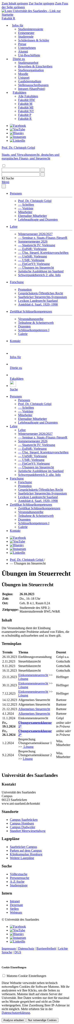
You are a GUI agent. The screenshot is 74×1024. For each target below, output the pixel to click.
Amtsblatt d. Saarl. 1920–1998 (38, 304)
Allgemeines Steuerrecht (34, 709)
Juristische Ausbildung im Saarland (41, 271)
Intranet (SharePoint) (31, 89)
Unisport (23, 77)
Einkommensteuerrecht (33, 675)
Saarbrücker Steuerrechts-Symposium (42, 297)
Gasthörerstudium (29, 81)
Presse (22, 44)
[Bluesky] (17, 133)
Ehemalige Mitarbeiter (32, 216)
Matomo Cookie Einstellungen (26, 976)
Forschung (17, 282)
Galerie (23, 334)
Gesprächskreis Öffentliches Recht (40, 293)
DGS (17, 952)
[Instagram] (18, 137)
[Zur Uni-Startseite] (37, 14)
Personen (16, 193)
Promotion (25, 289)
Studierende (26, 36)
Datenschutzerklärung (16, 1012)
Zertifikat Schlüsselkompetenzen (31, 311)
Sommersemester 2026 (32, 241)
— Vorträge (25, 208)
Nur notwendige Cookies (42, 1020)
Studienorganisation (31, 70)
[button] (8, 178)
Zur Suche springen (41, 3)
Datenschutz (26, 948)
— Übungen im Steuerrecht (36, 267)
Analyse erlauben (13, 1020)
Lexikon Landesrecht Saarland (38, 300)
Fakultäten (19, 92)
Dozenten (24, 326)
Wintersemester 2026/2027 (35, 234)
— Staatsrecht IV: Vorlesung (36, 245)
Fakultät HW (26, 100)
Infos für (17, 25)
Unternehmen (27, 48)
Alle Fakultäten (28, 96)
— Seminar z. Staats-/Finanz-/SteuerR (42, 237)
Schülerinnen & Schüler (33, 40)
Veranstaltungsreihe (30, 319)
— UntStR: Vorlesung (32, 256)
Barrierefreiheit (46, 948)
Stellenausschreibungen (33, 85)
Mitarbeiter (25, 212)
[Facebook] (18, 125)
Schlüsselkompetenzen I (33, 330)
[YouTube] (17, 129)
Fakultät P (24, 115)
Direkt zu (19, 59)
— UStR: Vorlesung (31, 260)
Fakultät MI (25, 107)
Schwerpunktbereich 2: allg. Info (39, 275)
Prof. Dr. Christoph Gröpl (34, 201)
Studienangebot (28, 62)
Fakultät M (25, 103)
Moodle (23, 74)
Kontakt (15, 341)
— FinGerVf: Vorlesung (34, 264)
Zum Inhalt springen (15, 3)
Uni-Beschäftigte (29, 55)
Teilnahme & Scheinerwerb (36, 322)
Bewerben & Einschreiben (35, 66)
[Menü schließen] (4, 186)
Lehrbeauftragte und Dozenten (38, 219)
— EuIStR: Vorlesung (32, 249)
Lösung (23, 679)
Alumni (23, 51)
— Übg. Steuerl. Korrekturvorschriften (43, 252)
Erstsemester (26, 33)
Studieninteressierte (30, 29)
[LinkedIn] (17, 140)
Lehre (13, 226)
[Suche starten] (42, 170)
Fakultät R (8, 18)
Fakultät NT (26, 111)
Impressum (9, 948)
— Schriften (26, 204)
